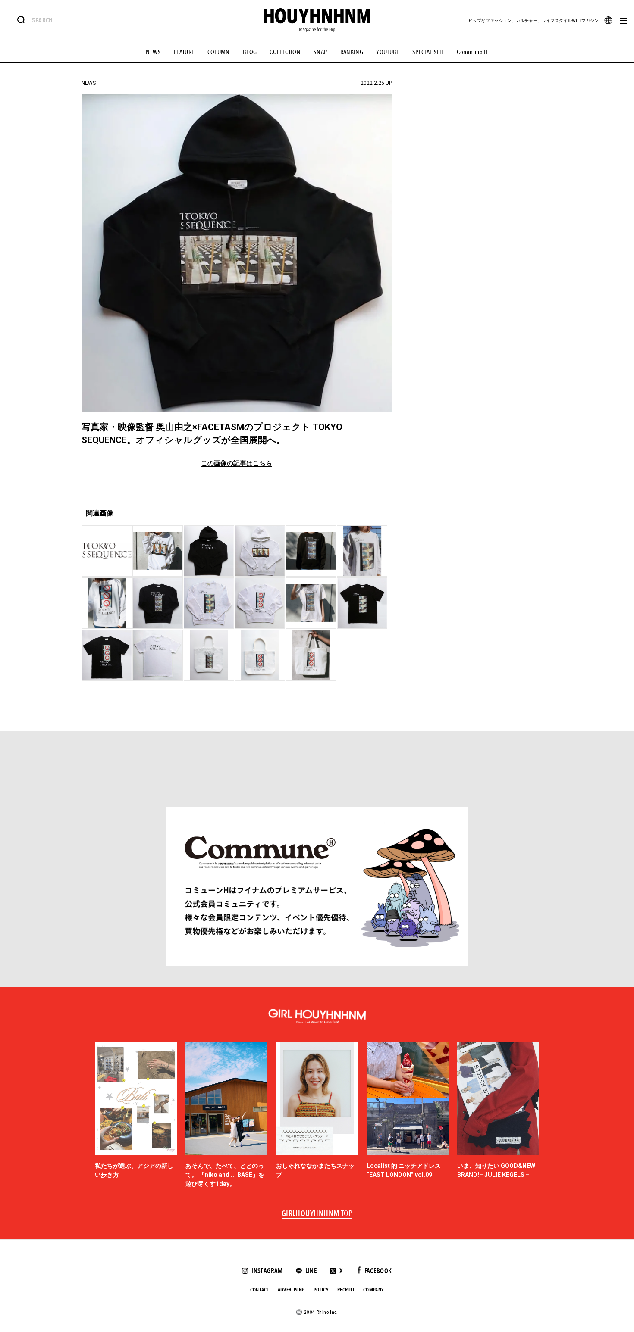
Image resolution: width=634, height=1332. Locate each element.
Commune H (472, 52)
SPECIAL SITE (428, 52)
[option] (136, 1115)
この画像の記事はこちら (236, 463)
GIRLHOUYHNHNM (317, 1214)
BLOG (250, 52)
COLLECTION (285, 52)
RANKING (352, 52)
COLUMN (218, 52)
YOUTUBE (387, 52)
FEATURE (184, 52)
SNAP (320, 52)
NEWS (153, 52)
